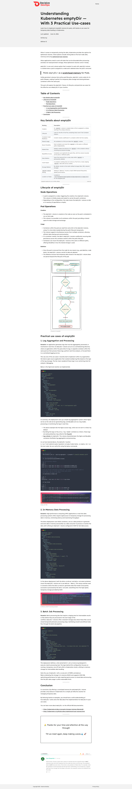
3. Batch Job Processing (53, 112)
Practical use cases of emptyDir (52, 106)
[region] (66, 152)
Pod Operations (50, 104)
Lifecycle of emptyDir (49, 99)
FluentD (69, 434)
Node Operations (51, 102)
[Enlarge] (79, 261)
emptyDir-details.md (45, 181)
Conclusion (46, 114)
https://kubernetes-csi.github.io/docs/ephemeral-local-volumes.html (64, 711)
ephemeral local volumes (60, 56)
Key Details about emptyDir (51, 97)
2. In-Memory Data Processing (55, 110)
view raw (89, 181)
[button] (90, 371)
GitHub (58, 181)
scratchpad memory (72, 73)
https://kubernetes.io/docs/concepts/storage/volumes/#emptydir (63, 709)
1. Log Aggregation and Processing (56, 108)
